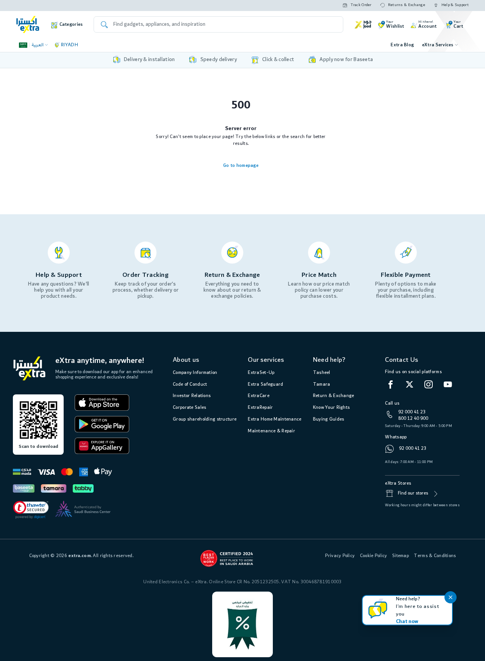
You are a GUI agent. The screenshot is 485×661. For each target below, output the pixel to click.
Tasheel (321, 372)
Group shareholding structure (204, 419)
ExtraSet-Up (261, 372)
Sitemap (400, 555)
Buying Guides (328, 419)
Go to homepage (240, 165)
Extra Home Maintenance (274, 419)
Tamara (321, 384)
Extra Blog (402, 44)
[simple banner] (27, 24)
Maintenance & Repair (271, 431)
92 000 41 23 (412, 412)
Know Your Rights (331, 407)
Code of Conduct (190, 384)
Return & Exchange (333, 395)
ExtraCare (258, 395)
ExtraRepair (260, 407)
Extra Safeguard (265, 384)
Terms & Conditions (435, 555)
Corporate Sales (189, 407)
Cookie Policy (373, 555)
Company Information (195, 372)
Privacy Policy (340, 555)
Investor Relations (192, 395)
